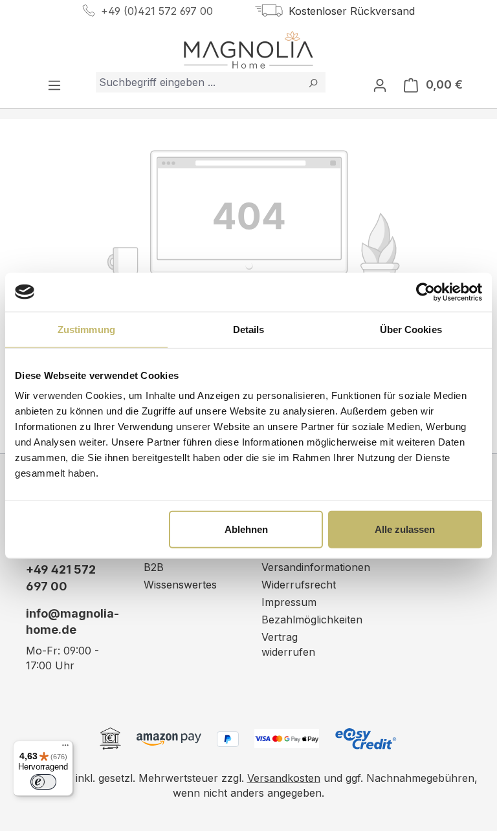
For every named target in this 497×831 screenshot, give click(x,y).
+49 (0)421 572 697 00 (157, 11)
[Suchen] (313, 82)
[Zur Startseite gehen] (248, 50)
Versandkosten (283, 778)
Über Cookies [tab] (411, 328)
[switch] (43, 782)
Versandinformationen (315, 567)
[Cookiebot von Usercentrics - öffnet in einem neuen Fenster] (425, 291)
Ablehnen (246, 529)
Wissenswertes (180, 584)
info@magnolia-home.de (72, 622)
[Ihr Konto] (379, 85)
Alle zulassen (405, 529)
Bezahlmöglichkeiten (311, 619)
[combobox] (198, 82)
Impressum (288, 602)
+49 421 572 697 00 (61, 578)
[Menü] (54, 85)
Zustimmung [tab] (86, 328)
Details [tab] (249, 328)
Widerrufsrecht (298, 584)
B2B (154, 567)
